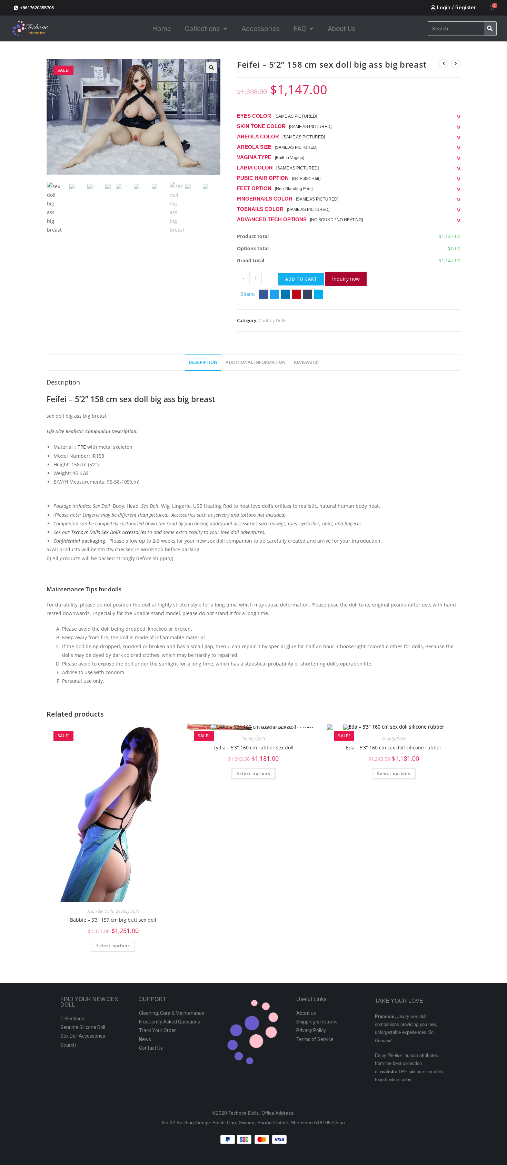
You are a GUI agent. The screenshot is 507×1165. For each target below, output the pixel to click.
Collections (202, 29)
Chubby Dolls (272, 320)
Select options (113, 946)
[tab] (203, 362)
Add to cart (301, 279)
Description (203, 362)
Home (161, 29)
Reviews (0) (306, 362)
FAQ (300, 29)
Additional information (256, 362)
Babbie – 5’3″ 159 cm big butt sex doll (113, 919)
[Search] (490, 29)
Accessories (260, 29)
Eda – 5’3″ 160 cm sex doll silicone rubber (393, 747)
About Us (341, 29)
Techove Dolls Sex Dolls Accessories (108, 532)
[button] (263, 294)
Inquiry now (346, 278)
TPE (82, 447)
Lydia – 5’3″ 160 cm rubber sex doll (253, 747)
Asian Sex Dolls (100, 911)
